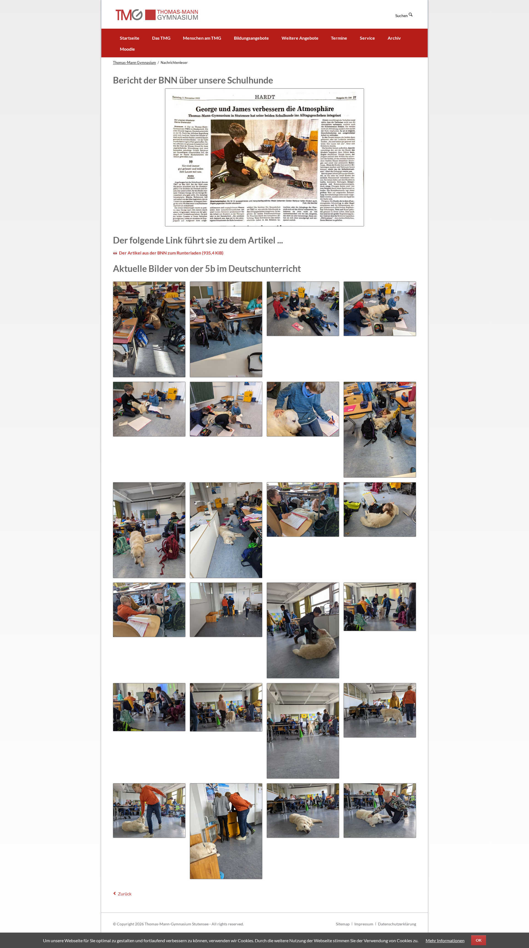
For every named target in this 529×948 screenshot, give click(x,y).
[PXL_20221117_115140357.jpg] (303, 630)
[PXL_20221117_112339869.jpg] (380, 510)
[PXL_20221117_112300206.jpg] (303, 510)
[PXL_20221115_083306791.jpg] (149, 530)
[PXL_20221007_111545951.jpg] (380, 429)
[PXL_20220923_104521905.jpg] (380, 309)
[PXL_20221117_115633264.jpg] (380, 811)
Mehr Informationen (445, 940)
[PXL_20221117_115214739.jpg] (380, 607)
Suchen (401, 15)
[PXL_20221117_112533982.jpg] (149, 610)
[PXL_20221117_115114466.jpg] (226, 610)
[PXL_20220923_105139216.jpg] (303, 409)
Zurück (124, 893)
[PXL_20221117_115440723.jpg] (226, 707)
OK (479, 940)
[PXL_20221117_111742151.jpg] (226, 530)
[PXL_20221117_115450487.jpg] (303, 731)
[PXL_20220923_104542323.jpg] (226, 409)
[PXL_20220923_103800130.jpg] (303, 309)
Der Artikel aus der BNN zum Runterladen (171, 252)
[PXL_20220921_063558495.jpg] (149, 329)
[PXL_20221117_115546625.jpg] (149, 811)
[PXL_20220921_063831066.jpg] (226, 329)
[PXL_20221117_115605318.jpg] (303, 811)
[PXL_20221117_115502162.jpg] (380, 710)
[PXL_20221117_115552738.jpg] (226, 831)
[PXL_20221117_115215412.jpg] (149, 707)
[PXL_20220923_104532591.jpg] (149, 409)
